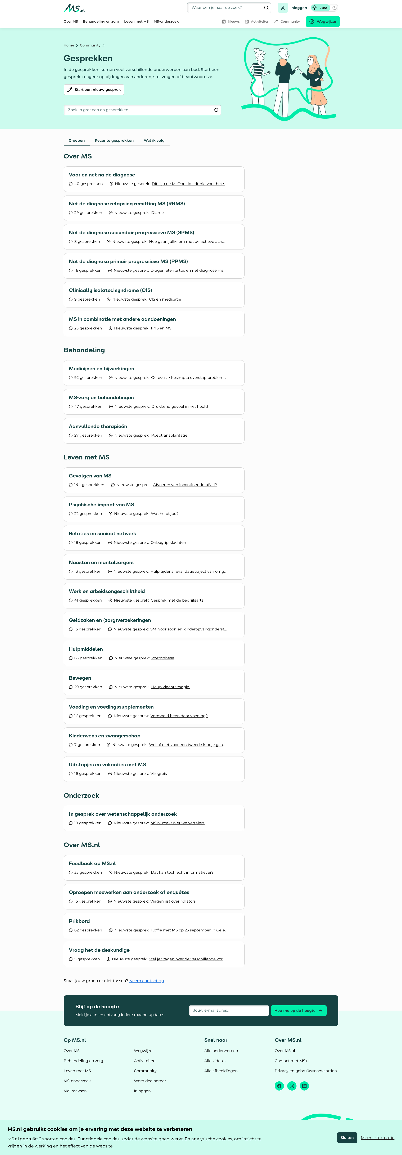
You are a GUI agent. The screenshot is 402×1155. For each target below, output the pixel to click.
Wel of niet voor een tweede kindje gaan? (187, 744)
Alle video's (214, 1061)
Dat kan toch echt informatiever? (182, 872)
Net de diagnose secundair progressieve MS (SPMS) (131, 232)
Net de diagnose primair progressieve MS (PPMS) (128, 261)
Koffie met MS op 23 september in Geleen (189, 930)
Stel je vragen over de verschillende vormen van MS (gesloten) (187, 959)
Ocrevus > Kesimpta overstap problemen (189, 377)
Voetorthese (162, 658)
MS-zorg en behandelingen (101, 397)
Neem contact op (146, 980)
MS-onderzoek (166, 21)
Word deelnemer (150, 1081)
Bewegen (80, 678)
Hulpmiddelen (86, 649)
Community (90, 45)
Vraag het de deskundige (99, 950)
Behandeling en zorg (101, 21)
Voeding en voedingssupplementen (111, 707)
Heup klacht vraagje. (170, 687)
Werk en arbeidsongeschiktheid (107, 591)
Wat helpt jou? (165, 513)
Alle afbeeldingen (221, 1071)
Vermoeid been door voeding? (179, 716)
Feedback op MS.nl (92, 863)
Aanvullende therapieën (98, 426)
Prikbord (79, 921)
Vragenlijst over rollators (173, 901)
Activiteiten (145, 1061)
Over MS (71, 21)
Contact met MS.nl (292, 1061)
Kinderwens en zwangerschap (104, 736)
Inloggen (298, 8)
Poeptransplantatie (169, 435)
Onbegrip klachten (168, 542)
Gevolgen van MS (90, 476)
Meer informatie (377, 1137)
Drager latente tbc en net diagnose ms (187, 270)
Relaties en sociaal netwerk (102, 533)
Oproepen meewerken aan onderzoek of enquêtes (129, 892)
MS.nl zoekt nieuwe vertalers (178, 823)
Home (69, 45)
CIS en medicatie (165, 299)
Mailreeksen (75, 1091)
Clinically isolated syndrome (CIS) (110, 290)
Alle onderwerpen (221, 1050)
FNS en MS (161, 328)
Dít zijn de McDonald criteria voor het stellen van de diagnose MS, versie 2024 (190, 183)
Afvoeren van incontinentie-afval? (185, 484)
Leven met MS (136, 21)
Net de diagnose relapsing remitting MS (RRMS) (127, 204)
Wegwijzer (144, 1050)
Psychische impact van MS (101, 505)
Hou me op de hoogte (295, 1010)
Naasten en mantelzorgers (101, 562)
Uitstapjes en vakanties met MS (107, 764)
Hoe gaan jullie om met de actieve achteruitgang (187, 241)
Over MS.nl (285, 1050)
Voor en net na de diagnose (102, 175)
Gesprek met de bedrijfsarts (177, 600)
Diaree (157, 212)
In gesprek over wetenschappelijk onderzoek (123, 814)
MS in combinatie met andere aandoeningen (122, 319)
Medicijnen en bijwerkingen (101, 368)
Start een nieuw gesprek (98, 89)
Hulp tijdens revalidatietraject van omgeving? (188, 571)
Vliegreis (159, 773)
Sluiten (347, 1138)
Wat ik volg (154, 140)
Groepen (77, 140)
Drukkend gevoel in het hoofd (179, 406)
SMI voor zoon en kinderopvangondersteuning (188, 629)
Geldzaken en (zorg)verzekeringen (110, 620)
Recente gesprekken (114, 140)
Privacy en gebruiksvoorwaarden (306, 1071)
